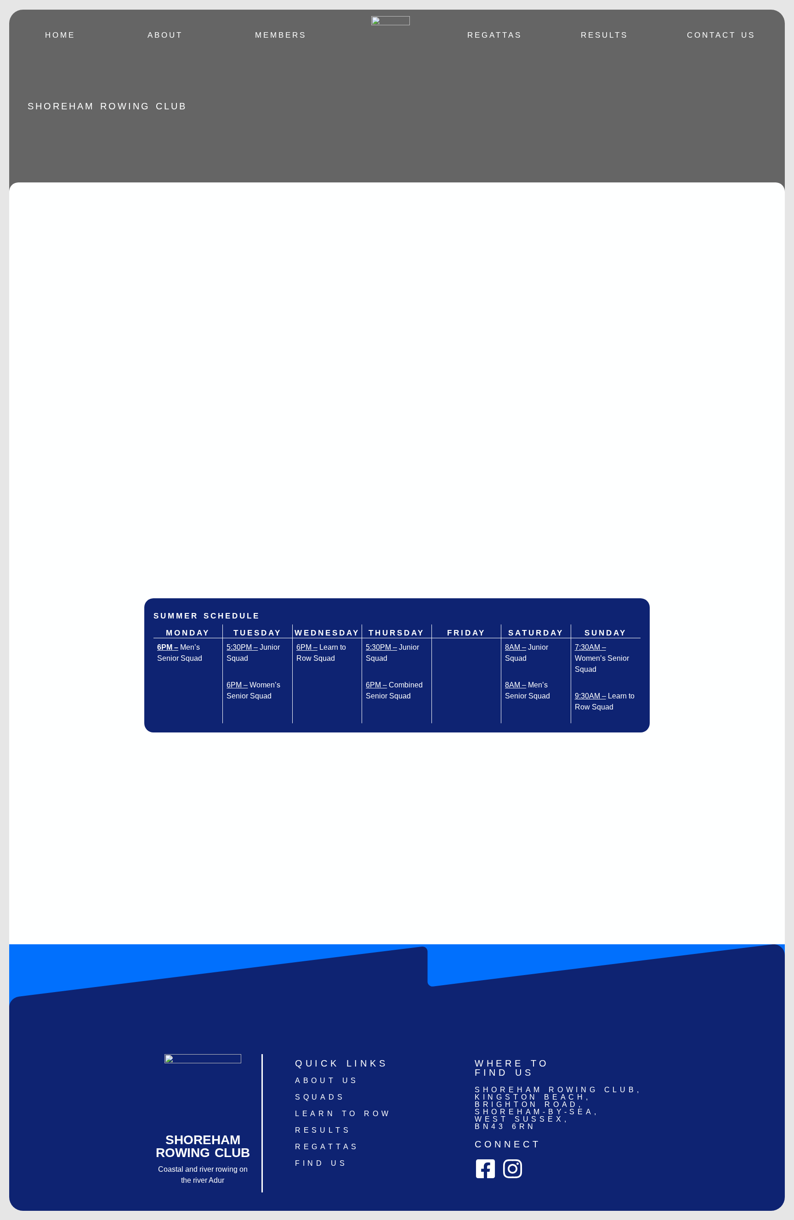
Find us (321, 1163)
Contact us (721, 35)
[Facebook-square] (485, 1169)
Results (604, 35)
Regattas (494, 35)
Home (60, 35)
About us (327, 1080)
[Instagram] (512, 1169)
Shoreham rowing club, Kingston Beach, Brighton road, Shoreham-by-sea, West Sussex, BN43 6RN (558, 1108)
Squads (320, 1097)
